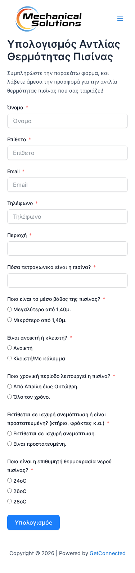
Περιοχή (17, 235)
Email (13, 171)
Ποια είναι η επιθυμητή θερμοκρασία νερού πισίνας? (59, 465)
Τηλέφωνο (20, 203)
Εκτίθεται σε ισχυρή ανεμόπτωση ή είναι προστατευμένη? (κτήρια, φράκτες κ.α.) (56, 418)
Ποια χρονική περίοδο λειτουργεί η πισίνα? (58, 376)
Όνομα (15, 107)
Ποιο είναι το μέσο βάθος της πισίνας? (53, 299)
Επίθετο (17, 139)
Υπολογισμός (33, 522)
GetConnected (108, 553)
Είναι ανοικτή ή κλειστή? (37, 338)
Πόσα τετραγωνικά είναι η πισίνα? (49, 267)
